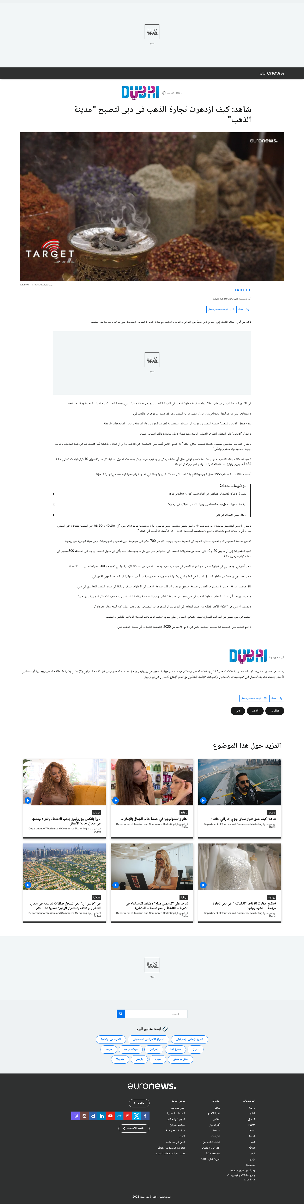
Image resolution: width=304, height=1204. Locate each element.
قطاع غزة (175, 1049)
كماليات (274, 710)
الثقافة (252, 1147)
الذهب (255, 710)
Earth (251, 1125)
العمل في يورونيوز (175, 1142)
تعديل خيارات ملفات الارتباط (170, 1153)
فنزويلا (120, 1059)
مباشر (217, 1108)
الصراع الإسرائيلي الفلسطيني (148, 1039)
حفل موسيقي (180, 1059)
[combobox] (152, 1014)
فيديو (252, 1153)
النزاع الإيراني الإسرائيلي (189, 1039)
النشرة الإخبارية (135, 1128)
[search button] (121, 1014)
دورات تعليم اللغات (210, 1159)
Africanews (213, 1153)
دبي (238, 710)
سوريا (158, 1059)
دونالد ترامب (131, 1049)
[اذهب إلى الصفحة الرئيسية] (272, 73)
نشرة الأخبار (214, 1113)
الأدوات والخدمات (210, 1147)
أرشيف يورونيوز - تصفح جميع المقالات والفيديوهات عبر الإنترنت (241, 1175)
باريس (139, 1059)
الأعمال (251, 1119)
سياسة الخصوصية (175, 1131)
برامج (252, 1159)
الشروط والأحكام (176, 1119)
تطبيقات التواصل (211, 1142)
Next (252, 1131)
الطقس (216, 1119)
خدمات (216, 1101)
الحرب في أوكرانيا (111, 1039)
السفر (252, 1142)
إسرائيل (154, 1049)
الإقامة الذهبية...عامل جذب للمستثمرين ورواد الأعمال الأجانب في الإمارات (207, 504)
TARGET (242, 290)
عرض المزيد (178, 1101)
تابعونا (216, 1131)
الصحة (252, 1136)
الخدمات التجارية (176, 1113)
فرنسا (109, 1049)
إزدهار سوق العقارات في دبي (231, 515)
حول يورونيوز (177, 1108)
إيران (195, 1049)
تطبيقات (215, 1136)
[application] (152, 206)
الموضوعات (249, 1101)
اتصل (182, 1136)
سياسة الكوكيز (177, 1125)
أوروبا (252, 1108)
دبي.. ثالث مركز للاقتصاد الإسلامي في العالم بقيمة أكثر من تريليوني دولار (207, 494)
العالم (252, 1113)
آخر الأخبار (214, 1125)
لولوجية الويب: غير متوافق (171, 1147)
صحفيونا (250, 1165)
